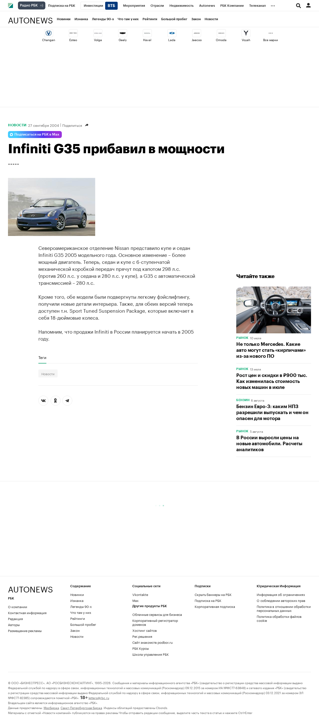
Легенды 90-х (103, 19)
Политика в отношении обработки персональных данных (284, 608)
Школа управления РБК (150, 653)
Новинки (64, 19)
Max (135, 600)
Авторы (14, 624)
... (273, 4)
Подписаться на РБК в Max (36, 134)
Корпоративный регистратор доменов (155, 622)
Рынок (242, 337)
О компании (17, 606)
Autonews (30, 17)
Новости (211, 19)
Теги (42, 357)
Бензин (242, 400)
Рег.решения (142, 636)
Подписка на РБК (208, 600)
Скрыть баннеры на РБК (213, 594)
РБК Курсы (140, 648)
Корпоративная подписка (215, 606)
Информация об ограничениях (281, 594)
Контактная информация (27, 612)
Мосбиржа (51, 707)
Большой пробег (174, 19)
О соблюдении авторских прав (281, 600)
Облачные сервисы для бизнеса (157, 614)
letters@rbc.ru (98, 697)
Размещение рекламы (25, 630)
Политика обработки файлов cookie (279, 618)
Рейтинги (150, 19)
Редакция (15, 618)
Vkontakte (140, 594)
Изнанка (81, 19)
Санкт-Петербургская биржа (81, 707)
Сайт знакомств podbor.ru (152, 642)
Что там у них (128, 19)
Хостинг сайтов (144, 630)
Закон (196, 19)
